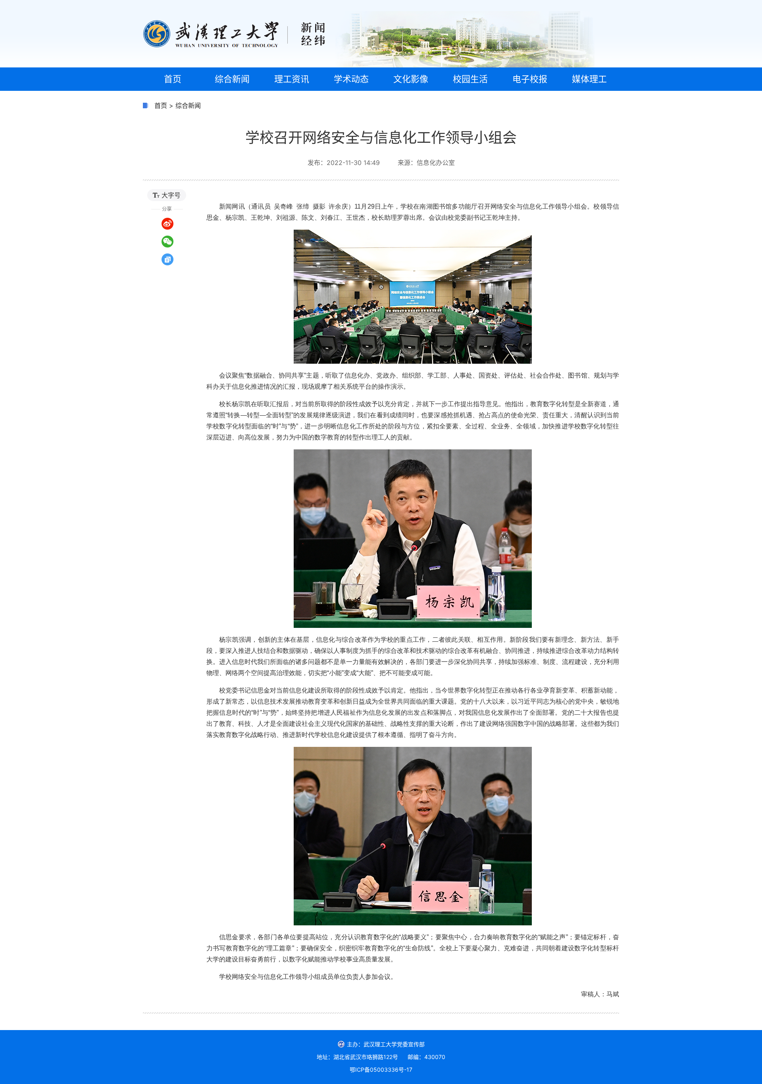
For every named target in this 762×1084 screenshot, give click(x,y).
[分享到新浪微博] (167, 224)
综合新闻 (188, 105)
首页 (160, 105)
